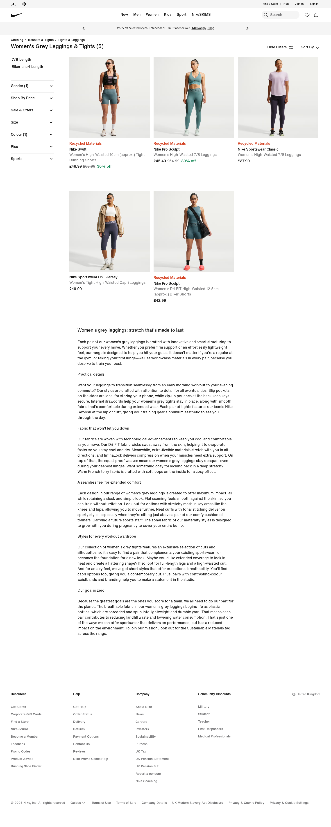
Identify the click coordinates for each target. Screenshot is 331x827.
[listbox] (309, 47)
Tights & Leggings (71, 40)
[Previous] (83, 28)
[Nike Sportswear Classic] (278, 97)
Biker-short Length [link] (27, 67)
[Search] (266, 15)
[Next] (247, 28)
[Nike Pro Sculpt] (194, 97)
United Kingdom (308, 694)
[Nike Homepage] (17, 15)
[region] (29, 113)
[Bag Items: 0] (316, 15)
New (124, 14)
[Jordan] (13, 4)
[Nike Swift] (109, 97)
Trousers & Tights (40, 40)
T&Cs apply (199, 28)
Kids (167, 14)
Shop (211, 28)
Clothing (17, 40)
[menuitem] (290, 4)
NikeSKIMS (201, 14)
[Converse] (24, 4)
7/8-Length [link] (21, 59)
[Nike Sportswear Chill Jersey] (109, 231)
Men (137, 14)
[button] (32, 86)
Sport (181, 14)
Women (152, 14)
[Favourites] (307, 15)
